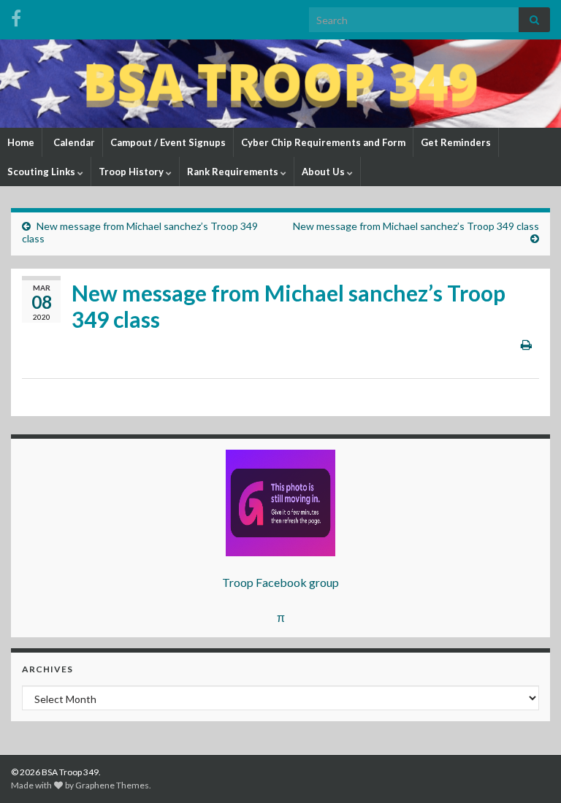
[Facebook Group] (16, 15)
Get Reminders (456, 142)
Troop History (132, 171)
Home (20, 142)
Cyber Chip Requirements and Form (323, 142)
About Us (324, 171)
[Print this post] (526, 344)
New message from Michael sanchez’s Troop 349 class (416, 226)
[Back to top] (528, 770)
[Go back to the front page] (280, 83)
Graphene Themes (112, 785)
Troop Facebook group (280, 582)
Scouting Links (42, 171)
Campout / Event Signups (168, 142)
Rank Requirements (233, 171)
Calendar (73, 142)
